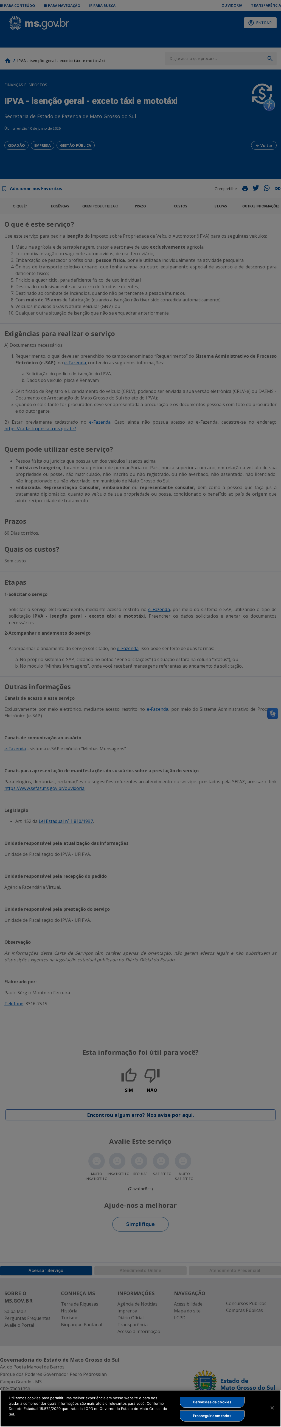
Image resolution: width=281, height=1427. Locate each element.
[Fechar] (272, 1408)
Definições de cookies (212, 1402)
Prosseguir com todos (212, 1416)
